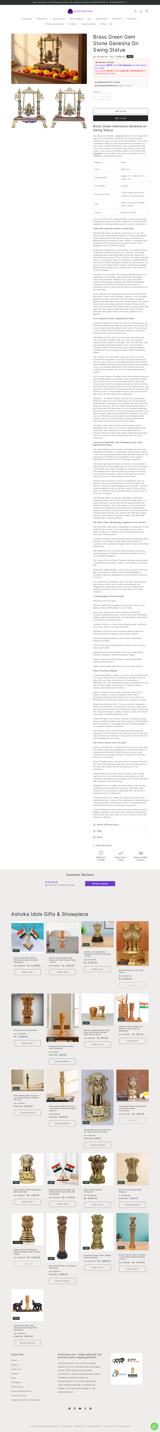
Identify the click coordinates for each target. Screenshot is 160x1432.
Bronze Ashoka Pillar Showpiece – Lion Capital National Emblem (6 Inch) (132, 1257)
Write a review (100, 883)
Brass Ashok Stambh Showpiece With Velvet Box (27, 1191)
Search (14, 1360)
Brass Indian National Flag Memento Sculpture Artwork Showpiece (26, 960)
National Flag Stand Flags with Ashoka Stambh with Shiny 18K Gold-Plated (62, 1192)
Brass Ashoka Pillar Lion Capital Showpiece (62, 1267)
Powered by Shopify (51, 1426)
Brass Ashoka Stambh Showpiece (93, 1191)
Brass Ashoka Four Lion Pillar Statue (131, 971)
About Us (15, 1365)
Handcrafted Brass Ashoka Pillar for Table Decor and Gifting (97, 1131)
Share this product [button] (104, 845)
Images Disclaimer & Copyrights (25, 1400)
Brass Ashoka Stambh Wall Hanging (130, 1191)
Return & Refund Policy (21, 1391)
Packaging (16, 1382)
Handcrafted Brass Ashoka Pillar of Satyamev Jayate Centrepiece (132, 1108)
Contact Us (16, 1369)
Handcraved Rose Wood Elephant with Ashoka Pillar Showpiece (25, 1328)
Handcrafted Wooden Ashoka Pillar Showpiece (61, 1047)
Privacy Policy (17, 1387)
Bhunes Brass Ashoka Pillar (25, 1030)
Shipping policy (124, 1426)
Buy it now (120, 118)
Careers (14, 1373)
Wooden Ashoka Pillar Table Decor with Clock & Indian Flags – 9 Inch (62, 960)
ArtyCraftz (40, 1426)
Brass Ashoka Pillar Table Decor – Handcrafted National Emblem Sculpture (62, 1108)
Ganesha (96, 153)
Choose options (62, 1061)
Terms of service (110, 1426)
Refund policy (79, 1426)
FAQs (13, 1378)
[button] (28, 18)
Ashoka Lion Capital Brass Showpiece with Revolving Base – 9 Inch (97, 954)
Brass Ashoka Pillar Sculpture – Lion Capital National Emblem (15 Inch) (27, 1097)
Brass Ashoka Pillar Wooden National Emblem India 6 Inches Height (27, 1252)
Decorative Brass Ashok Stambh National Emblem (97, 1256)
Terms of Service (18, 1395)
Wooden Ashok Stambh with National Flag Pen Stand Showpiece (131, 1029)
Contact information (94, 1426)
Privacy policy (67, 1426)
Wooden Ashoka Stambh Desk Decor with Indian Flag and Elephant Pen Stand (96, 1032)
